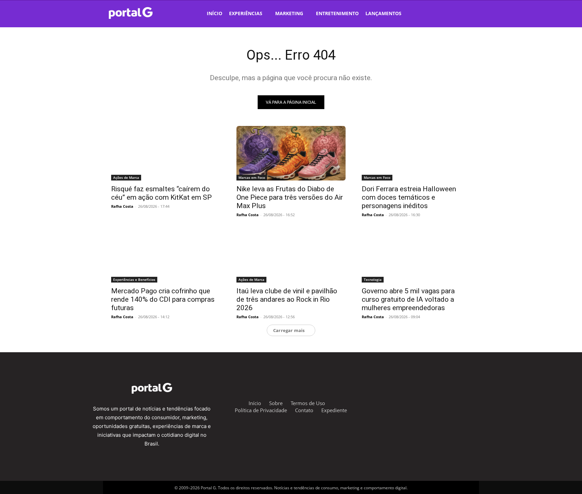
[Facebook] (405, 401)
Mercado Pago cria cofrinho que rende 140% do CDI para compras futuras (163, 299)
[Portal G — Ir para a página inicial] (139, 13)
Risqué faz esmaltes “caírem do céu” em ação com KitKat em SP (161, 193)
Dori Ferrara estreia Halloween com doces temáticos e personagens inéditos (409, 197)
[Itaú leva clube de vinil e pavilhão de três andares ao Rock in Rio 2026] (291, 255)
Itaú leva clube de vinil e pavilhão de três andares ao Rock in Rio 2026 (286, 299)
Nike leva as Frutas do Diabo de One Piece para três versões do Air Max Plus (289, 197)
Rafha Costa (122, 206)
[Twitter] (438, 401)
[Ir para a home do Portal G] (151, 388)
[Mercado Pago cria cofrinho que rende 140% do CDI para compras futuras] (165, 255)
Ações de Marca (126, 177)
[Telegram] (421, 401)
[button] (458, 13)
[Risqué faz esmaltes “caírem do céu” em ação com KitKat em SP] (165, 153)
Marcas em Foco (251, 177)
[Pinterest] (471, 401)
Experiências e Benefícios (134, 279)
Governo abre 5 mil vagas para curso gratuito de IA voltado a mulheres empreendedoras (408, 299)
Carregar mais (289, 330)
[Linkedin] (455, 401)
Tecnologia (373, 279)
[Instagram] (388, 401)
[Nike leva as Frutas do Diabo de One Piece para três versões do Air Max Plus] (291, 153)
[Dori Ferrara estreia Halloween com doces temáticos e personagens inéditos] (416, 153)
